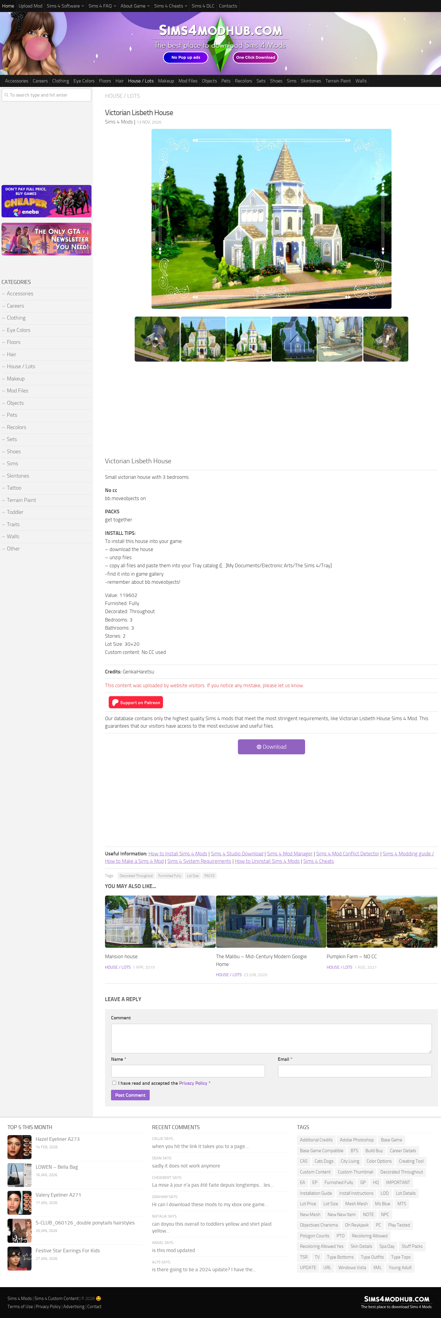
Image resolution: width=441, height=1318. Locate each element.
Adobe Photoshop (357, 1140)
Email (285, 1059)
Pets (225, 81)
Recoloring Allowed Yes (322, 1246)
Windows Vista (352, 1267)
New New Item (342, 1214)
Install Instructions (356, 1193)
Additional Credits (316, 1140)
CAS (304, 1161)
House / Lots (141, 81)
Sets (261, 81)
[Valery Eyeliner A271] (20, 1203)
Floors (105, 81)
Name (118, 1059)
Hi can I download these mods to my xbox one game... (210, 1204)
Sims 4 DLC (203, 6)
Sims (291, 81)
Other (13, 548)
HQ (376, 1182)
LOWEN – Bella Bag (57, 1167)
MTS (402, 1203)
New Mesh (310, 1214)
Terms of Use (20, 1306)
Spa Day (387, 1246)
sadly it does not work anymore (186, 1166)
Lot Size (193, 876)
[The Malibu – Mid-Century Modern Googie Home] (271, 922)
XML (377, 1267)
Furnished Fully (169, 876)
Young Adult (400, 1267)
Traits (13, 524)
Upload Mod (30, 6)
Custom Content (315, 1172)
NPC (385, 1214)
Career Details (403, 1150)
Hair (120, 81)
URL (327, 1267)
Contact (94, 1306)
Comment (121, 1018)
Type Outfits (372, 1257)
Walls (361, 81)
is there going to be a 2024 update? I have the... (204, 1269)
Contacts (228, 6)
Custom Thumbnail (355, 1172)
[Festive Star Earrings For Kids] (20, 1259)
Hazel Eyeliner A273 (58, 1139)
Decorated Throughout (136, 876)
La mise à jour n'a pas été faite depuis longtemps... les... (213, 1185)
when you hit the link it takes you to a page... (200, 1146)
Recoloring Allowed (370, 1236)
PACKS (209, 876)
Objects (209, 81)
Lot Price (308, 1203)
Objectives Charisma (319, 1225)
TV (317, 1257)
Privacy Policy (193, 1083)
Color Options (379, 1161)
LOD (385, 1193)
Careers (40, 81)
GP (363, 1182)
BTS (354, 1150)
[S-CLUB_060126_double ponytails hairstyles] (20, 1231)
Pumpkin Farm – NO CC (352, 956)
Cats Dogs (324, 1161)
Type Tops (401, 1257)
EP (314, 1182)
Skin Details (361, 1246)
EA (302, 1182)
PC (378, 1225)
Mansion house (121, 956)
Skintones (311, 81)
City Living (350, 1161)
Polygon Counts (314, 1236)
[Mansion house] (160, 922)
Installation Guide (316, 1193)
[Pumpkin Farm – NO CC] (382, 922)
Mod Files (187, 81)
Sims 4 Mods (20, 1298)
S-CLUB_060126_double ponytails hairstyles (85, 1223)
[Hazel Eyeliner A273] (20, 1147)
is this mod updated (173, 1250)
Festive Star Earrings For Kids (68, 1251)
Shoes (276, 81)
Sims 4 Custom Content (56, 1298)
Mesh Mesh (356, 1203)
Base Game (391, 1140)
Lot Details (406, 1193)
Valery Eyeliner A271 (58, 1195)
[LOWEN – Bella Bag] (20, 1175)
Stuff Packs (412, 1246)
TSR (304, 1257)
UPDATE (308, 1267)
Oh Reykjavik (357, 1225)
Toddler (15, 512)
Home (8, 6)
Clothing (60, 81)
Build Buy (374, 1150)
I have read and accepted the (164, 1083)
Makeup (166, 81)
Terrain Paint (338, 81)
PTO (341, 1236)
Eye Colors (84, 81)
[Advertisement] (271, 411)
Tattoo (14, 488)
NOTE (368, 1214)
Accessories (16, 81)
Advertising (74, 1306)
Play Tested (399, 1225)
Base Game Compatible (322, 1150)
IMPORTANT (398, 1182)
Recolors (243, 81)
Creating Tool (411, 1161)
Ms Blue (382, 1203)
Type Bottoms (340, 1257)
